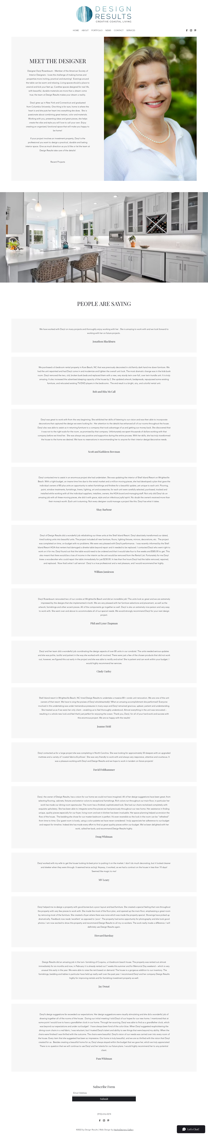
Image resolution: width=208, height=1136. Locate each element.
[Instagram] (191, 30)
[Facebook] (186, 30)
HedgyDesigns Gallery (123, 1129)
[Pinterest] (195, 30)
